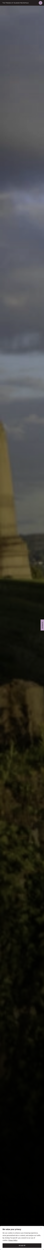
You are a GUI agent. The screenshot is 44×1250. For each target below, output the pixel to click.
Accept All (22, 1245)
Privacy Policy (12, 1240)
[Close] (42, 1228)
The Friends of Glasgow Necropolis (16, 3)
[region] (22, 1238)
